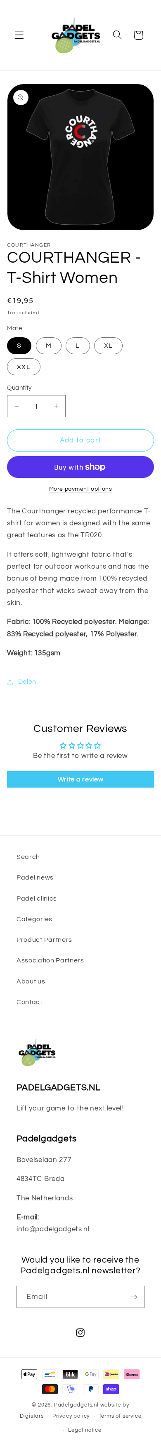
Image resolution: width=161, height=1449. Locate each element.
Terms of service (120, 1416)
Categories (34, 919)
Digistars (32, 1416)
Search (28, 857)
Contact (30, 1002)
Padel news (35, 877)
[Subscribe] (133, 1297)
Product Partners (44, 939)
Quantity (19, 388)
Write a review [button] (81, 779)
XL (108, 345)
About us (31, 981)
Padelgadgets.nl (76, 1405)
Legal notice (85, 1430)
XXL (23, 367)
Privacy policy (71, 1416)
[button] (19, 35)
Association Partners (50, 960)
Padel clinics (37, 898)
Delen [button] (27, 681)
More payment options (80, 489)
